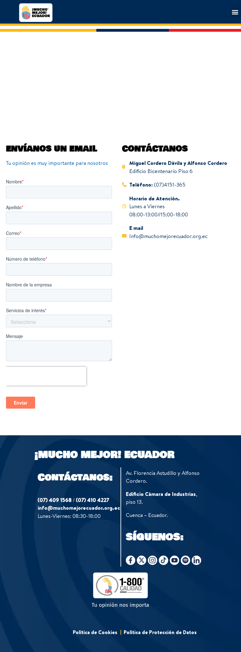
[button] (235, 12)
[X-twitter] (141, 560)
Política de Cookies (95, 632)
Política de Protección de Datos (160, 632)
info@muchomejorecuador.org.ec (79, 507)
